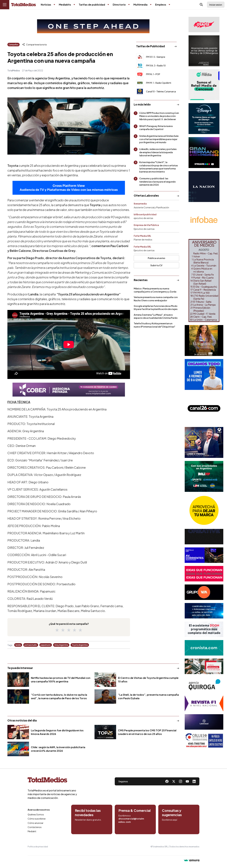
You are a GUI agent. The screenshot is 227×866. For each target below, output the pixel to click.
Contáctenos (35, 827)
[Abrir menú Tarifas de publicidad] (108, 5)
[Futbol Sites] (204, 476)
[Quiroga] (204, 685)
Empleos (160, 4)
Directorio (119, 4)
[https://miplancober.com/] (69, 390)
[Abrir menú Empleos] (169, 5)
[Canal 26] (204, 408)
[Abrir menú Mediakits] (74, 5)
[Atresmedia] (204, 442)
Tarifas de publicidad (92, 4)
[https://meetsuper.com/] (204, 573)
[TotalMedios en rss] (194, 781)
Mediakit (32, 831)
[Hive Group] (204, 536)
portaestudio (31, 645)
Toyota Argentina (80, 645)
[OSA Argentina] (93, 26)
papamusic (46, 645)
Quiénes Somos (36, 814)
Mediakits (65, 4)
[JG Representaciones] (204, 510)
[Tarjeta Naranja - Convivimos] (204, 703)
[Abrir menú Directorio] (129, 5)
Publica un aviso (156, 258)
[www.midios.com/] (204, 50)
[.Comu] (204, 374)
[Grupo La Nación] (204, 186)
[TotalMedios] (52, 780)
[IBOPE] (69, 188)
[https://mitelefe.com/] (204, 152)
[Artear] (204, 610)
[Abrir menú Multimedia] (151, 5)
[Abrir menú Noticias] (54, 5)
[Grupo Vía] (204, 592)
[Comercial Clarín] (204, 666)
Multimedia (140, 4)
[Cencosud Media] (204, 84)
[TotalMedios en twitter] (173, 781)
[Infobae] (204, 220)
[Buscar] (201, 5)
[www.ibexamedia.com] (204, 555)
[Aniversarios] (204, 280)
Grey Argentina (61, 645)
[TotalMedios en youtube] (187, 781)
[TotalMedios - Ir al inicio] (23, 4)
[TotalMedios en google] (180, 781)
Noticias (46, 4)
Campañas (13, 44)
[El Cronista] (204, 648)
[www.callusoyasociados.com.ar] (204, 740)
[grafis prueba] (204, 24)
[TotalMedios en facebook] (166, 781)
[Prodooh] (204, 629)
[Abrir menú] (4, 4)
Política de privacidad (38, 846)
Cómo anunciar (35, 823)
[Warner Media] (204, 340)
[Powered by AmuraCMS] (191, 861)
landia (18, 645)
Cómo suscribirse (37, 818)
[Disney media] (204, 118)
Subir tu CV (156, 265)
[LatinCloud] (204, 722)
